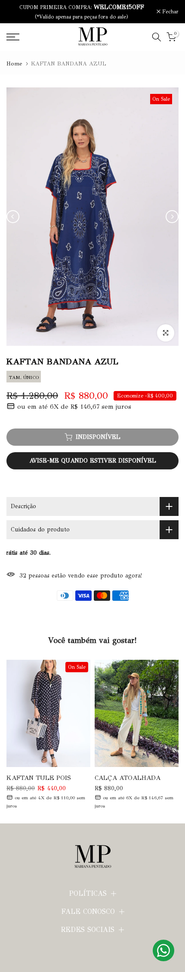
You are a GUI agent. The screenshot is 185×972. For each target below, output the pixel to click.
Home (14, 64)
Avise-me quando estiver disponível (92, 460)
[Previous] (12, 216)
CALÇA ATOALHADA (127, 778)
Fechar (169, 11)
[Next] (172, 216)
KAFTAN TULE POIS (38, 778)
